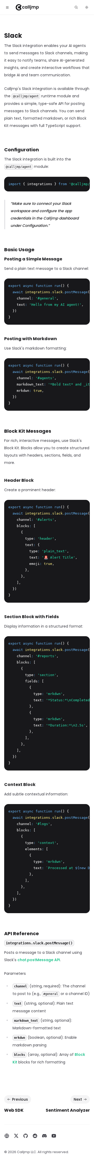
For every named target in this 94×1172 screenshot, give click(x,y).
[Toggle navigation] (7, 7)
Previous (20, 1099)
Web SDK (14, 1110)
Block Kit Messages (27, 431)
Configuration (21, 149)
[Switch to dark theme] (87, 7)
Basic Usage (19, 249)
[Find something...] (76, 7)
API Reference (21, 933)
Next (78, 1099)
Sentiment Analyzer (68, 1110)
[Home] (27, 7)
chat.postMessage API (38, 959)
